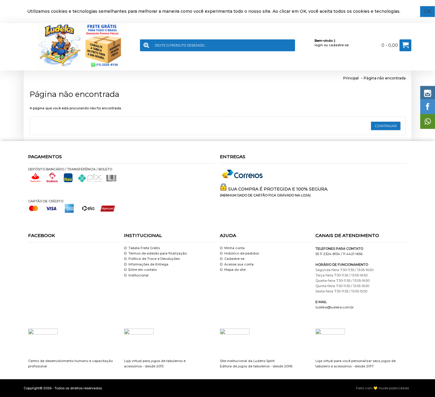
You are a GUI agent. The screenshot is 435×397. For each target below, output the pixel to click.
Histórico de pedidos (241, 253)
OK (427, 11)
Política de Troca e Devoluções (154, 259)
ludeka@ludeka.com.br (334, 307)
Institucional (138, 275)
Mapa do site (235, 270)
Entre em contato (142, 270)
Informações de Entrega (148, 264)
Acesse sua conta (239, 264)
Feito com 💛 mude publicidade (382, 388)
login (319, 45)
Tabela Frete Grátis (144, 248)
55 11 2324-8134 (327, 254)
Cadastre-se (234, 259)
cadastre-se (339, 45)
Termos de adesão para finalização (157, 253)
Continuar (386, 126)
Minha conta (234, 248)
